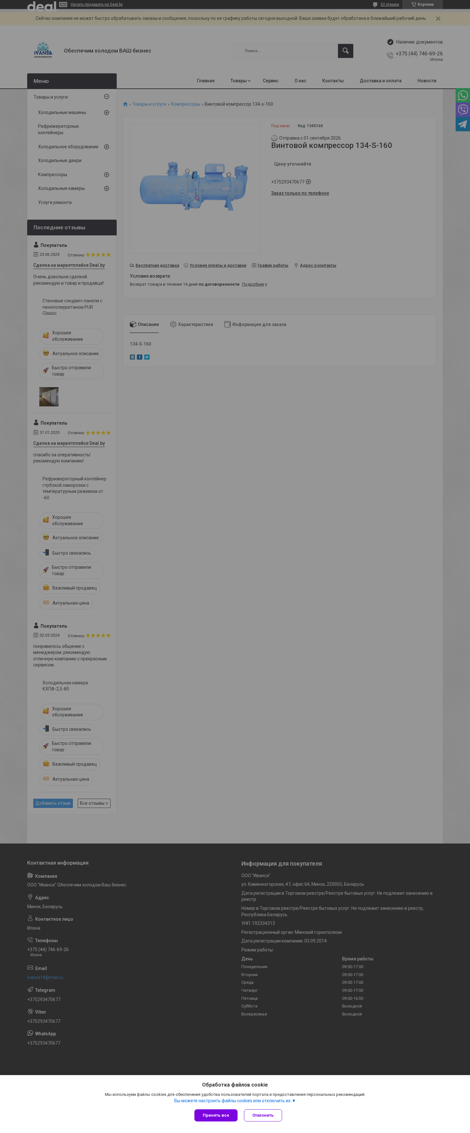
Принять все (216, 1115)
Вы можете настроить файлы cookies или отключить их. (233, 1100)
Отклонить (263, 1115)
